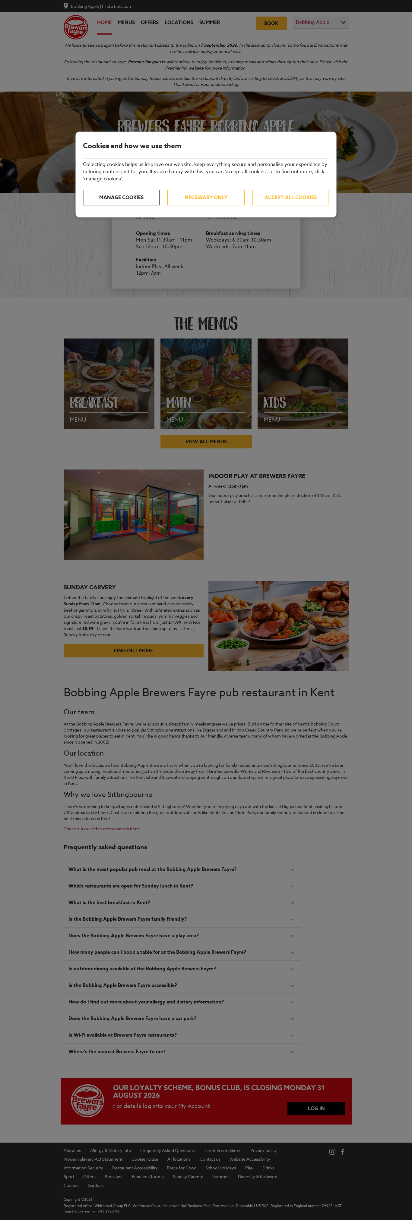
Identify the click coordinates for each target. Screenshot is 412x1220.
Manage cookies (121, 197)
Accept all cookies (291, 197)
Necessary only (206, 197)
